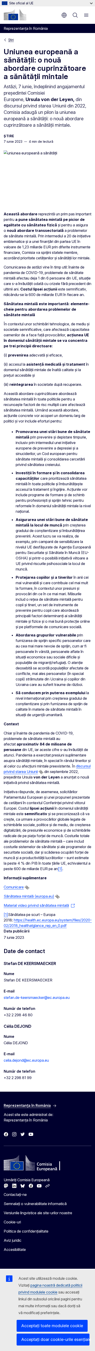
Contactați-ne (15, 1194)
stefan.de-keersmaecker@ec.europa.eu (37, 997)
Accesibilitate (15, 1249)
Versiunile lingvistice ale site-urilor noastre (38, 1213)
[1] (60, 868)
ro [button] (64, 15)
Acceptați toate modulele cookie (52, 1325)
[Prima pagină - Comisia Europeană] (15, 14)
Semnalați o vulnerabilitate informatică (35, 1203)
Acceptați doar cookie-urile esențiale (55, 1339)
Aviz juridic (12, 1240)
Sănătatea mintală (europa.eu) (29, 896)
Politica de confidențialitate (26, 1231)
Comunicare (14, 887)
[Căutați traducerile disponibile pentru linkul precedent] (41, 772)
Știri (11, 40)
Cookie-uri (12, 1222)
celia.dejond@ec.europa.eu (26, 1060)
